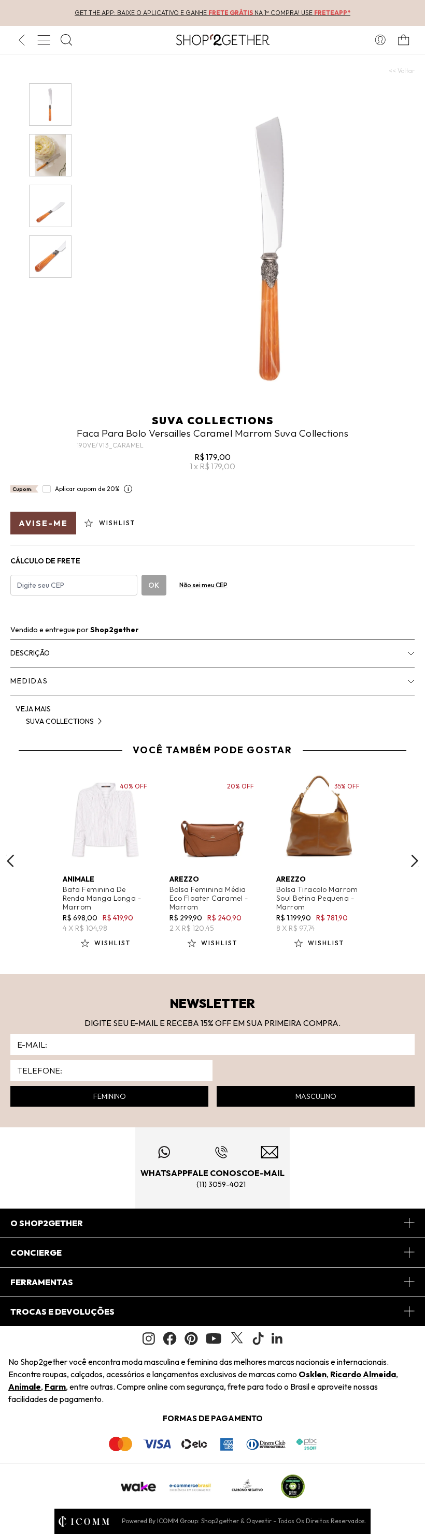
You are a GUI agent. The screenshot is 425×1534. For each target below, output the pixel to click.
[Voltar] (21, 39)
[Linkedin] (277, 1338)
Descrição (30, 653)
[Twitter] (237, 1338)
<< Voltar (402, 71)
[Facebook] (170, 1338)
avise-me (43, 523)
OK (153, 585)
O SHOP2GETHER (46, 1223)
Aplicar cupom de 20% (87, 489)
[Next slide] (414, 861)
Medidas (29, 681)
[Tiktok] (258, 1338)
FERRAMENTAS (41, 1282)
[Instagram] (149, 1338)
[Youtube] (213, 1338)
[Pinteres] (191, 1338)
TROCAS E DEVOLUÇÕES (62, 1311)
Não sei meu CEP (203, 585)
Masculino (315, 1096)
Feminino (109, 1096)
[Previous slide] (10, 861)
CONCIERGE (36, 1252)
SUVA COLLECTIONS (213, 420)
